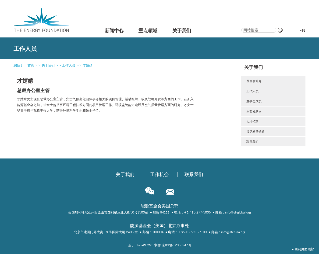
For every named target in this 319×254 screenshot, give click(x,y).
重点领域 (147, 30)
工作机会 (159, 174)
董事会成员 (254, 101)
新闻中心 (114, 30)
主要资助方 (254, 111)
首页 (31, 65)
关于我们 (181, 30)
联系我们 (252, 142)
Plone (139, 245)
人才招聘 (252, 121)
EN (302, 30)
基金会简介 (254, 81)
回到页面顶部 (304, 249)
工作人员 (68, 65)
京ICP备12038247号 (176, 245)
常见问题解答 (255, 131)
